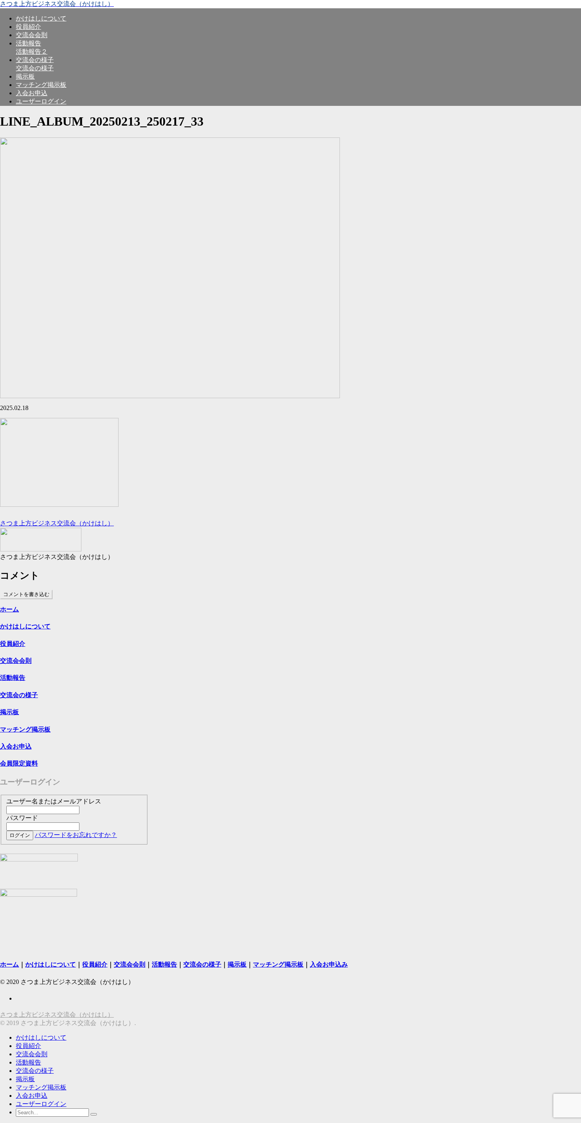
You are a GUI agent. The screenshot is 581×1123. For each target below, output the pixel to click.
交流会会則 (31, 1054)
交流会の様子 (35, 1070)
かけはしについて (25, 626)
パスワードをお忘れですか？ (76, 834)
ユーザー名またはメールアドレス (53, 801)
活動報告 (28, 1062)
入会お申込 (31, 1095)
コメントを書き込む (26, 594)
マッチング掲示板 (41, 1087)
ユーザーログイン (41, 1103)
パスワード (22, 818)
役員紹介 (28, 1045)
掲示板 (25, 1079)
